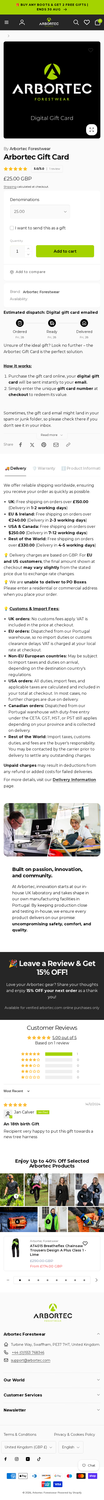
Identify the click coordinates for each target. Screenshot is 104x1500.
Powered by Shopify (70, 1492)
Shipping (10, 186)
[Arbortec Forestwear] (52, 1321)
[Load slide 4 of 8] (47, 1280)
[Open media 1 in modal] (52, 89)
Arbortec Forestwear (27, 148)
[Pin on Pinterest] (43, 444)
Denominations (24, 199)
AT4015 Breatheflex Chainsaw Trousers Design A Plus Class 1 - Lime (58, 1250)
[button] (6, 22)
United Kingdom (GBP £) (26, 1447)
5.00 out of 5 (64, 1037)
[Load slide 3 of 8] (38, 1280)
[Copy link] (68, 444)
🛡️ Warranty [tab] (43, 468)
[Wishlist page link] (87, 22)
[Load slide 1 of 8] (19, 1280)
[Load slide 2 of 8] (29, 1280)
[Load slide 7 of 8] (75, 1280)
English (68, 1447)
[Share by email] (56, 445)
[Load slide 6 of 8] (65, 1280)
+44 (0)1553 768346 (28, 1352)
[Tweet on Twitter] (32, 444)
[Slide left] (8, 1280)
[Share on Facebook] (20, 444)
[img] (15, 1105)
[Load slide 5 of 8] (56, 1280)
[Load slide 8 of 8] (84, 1280)
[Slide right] (96, 1280)
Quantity (16, 240)
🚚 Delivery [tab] (15, 468)
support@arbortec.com (30, 1360)
